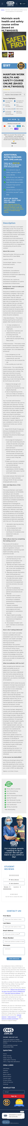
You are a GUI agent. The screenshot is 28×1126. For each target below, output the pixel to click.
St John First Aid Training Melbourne (13, 991)
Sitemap (5, 1084)
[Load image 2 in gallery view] (11, 54)
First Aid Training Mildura (12, 993)
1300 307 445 (13, 1037)
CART (23, 3)
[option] (14, 139)
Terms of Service (8, 1082)
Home (2, 9)
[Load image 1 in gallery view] (5, 54)
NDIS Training (7, 1055)
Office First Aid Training (17, 989)
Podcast (5, 1070)
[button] (2, 3)
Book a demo (7, 1074)
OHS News (6, 1068)
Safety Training (7, 1057)
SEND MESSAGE (14, 958)
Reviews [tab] (6, 887)
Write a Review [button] (15, 879)
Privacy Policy (7, 1080)
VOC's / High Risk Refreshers (11, 1061)
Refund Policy (7, 1076)
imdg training (12, 1017)
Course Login (7, 1078)
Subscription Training (9, 1059)
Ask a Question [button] (15, 883)
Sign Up (13, 1096)
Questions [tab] (16, 887)
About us (5, 1072)
